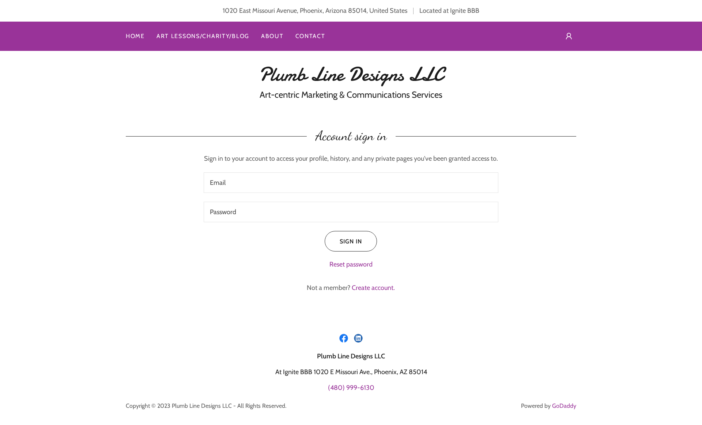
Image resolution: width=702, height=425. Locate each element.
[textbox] (351, 182)
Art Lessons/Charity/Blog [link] (202, 36)
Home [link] (135, 36)
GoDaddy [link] (564, 405)
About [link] (272, 36)
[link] (351, 78)
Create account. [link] (373, 288)
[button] (569, 36)
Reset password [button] (351, 264)
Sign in (351, 241)
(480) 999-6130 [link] (351, 388)
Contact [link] (310, 36)
